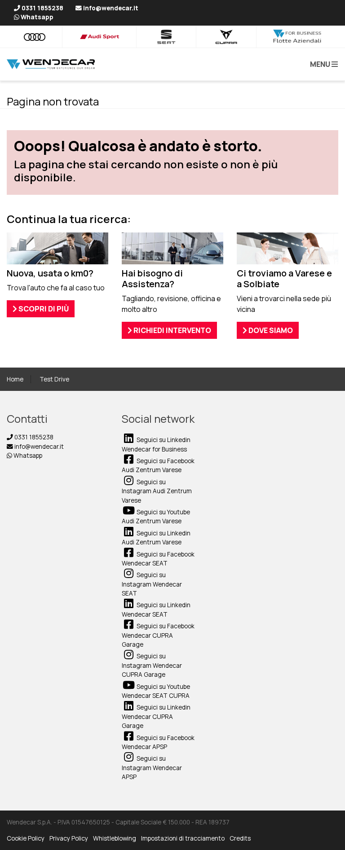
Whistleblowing (114, 838)
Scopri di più (43, 309)
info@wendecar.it (38, 447)
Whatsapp (27, 455)
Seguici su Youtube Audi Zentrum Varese (156, 516)
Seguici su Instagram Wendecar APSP (152, 767)
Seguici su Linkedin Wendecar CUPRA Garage (156, 716)
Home (15, 379)
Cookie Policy (25, 838)
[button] (322, 64)
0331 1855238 (33, 437)
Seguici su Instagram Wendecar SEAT (152, 584)
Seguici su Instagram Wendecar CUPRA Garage (152, 665)
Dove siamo (270, 330)
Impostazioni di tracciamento (183, 838)
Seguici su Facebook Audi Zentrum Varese (158, 465)
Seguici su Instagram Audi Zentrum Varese (157, 491)
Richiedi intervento (171, 330)
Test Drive (54, 379)
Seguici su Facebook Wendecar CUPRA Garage (158, 635)
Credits (240, 838)
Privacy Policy (68, 838)
